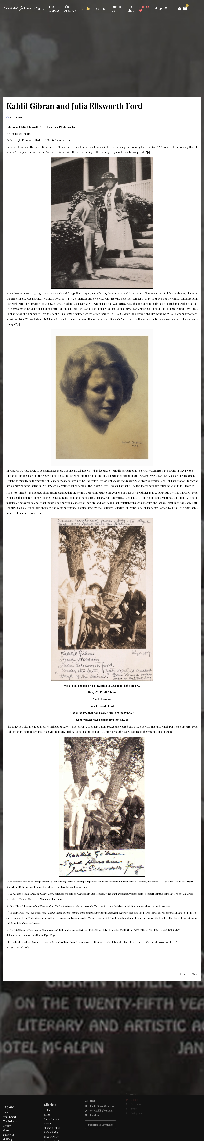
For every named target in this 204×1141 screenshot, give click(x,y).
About (40, 9)
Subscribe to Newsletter (100, 1131)
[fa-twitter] (160, 9)
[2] (18, 324)
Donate (144, 7)
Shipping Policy (52, 1130)
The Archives (70, 8)
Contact (101, 9)
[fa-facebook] (156, 9)
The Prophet (54, 8)
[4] (126, 719)
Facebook (135, 1117)
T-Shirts (48, 1113)
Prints (47, 1117)
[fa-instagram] (165, 9)
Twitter (134, 1121)
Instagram (136, 1126)
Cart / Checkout (52, 1121)
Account (48, 1126)
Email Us (94, 1121)
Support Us (117, 8)
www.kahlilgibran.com (101, 1117)
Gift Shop (130, 8)
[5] (171, 731)
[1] (148, 152)
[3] (101, 486)
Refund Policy (51, 1135)
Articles (86, 9)
